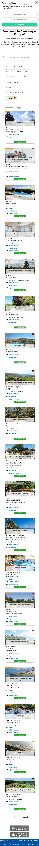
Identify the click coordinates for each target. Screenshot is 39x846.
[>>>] (20, 822)
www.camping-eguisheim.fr (14, 317)
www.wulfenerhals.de (12, 688)
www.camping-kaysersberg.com (16, 502)
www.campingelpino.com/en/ (15, 243)
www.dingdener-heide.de (14, 799)
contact (30, 844)
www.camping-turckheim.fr (14, 132)
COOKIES (7, 844)
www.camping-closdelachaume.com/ (18, 280)
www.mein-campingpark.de (14, 391)
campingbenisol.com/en (13, 576)
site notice (22, 840)
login (36, 844)
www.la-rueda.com (12, 206)
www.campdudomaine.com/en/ (16, 539)
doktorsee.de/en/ (11, 651)
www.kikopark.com (12, 762)
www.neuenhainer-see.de (14, 613)
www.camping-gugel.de (13, 465)
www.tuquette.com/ (12, 428)
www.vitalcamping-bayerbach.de (16, 169)
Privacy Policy (33, 840)
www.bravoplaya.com (13, 725)
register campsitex (19, 844)
